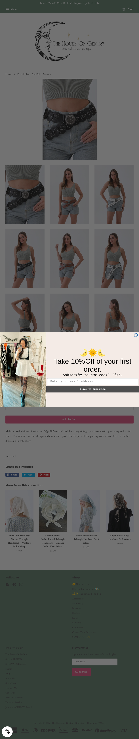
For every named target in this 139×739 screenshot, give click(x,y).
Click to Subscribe (93, 389)
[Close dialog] (136, 335)
